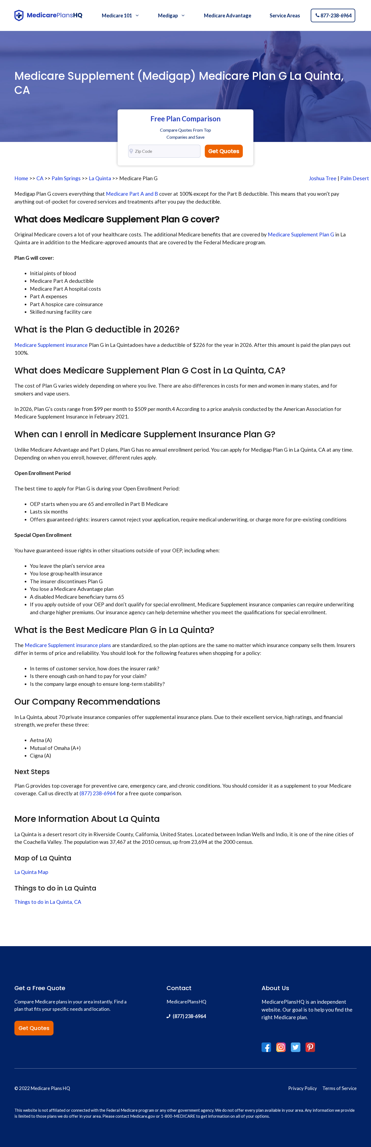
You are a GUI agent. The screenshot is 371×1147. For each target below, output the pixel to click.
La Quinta (100, 178)
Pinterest (310, 1047)
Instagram (281, 1047)
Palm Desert (354, 178)
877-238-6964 (335, 15)
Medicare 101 (117, 15)
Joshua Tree (323, 178)
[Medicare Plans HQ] (48, 15)
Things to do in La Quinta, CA (47, 902)
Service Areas (285, 15)
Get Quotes (223, 151)
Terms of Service (339, 1088)
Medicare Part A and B (132, 194)
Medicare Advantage (227, 15)
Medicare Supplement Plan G (300, 234)
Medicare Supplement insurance (51, 345)
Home (21, 178)
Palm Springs (66, 178)
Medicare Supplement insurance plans (68, 645)
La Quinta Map (31, 872)
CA (39, 178)
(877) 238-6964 (98, 793)
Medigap (168, 15)
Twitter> (295, 1047)
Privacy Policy (302, 1088)
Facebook (266, 1047)
